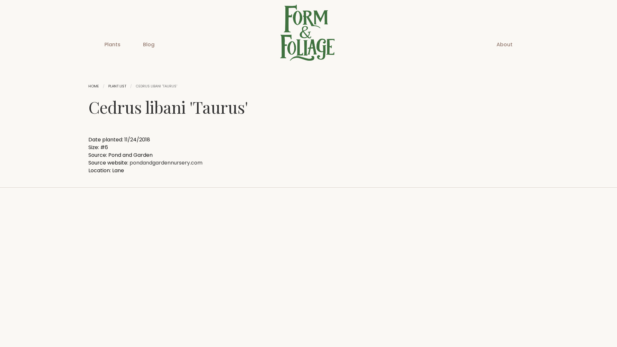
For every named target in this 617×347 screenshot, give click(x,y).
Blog (149, 44)
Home (93, 86)
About (504, 44)
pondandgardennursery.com (166, 162)
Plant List (117, 86)
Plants (112, 44)
